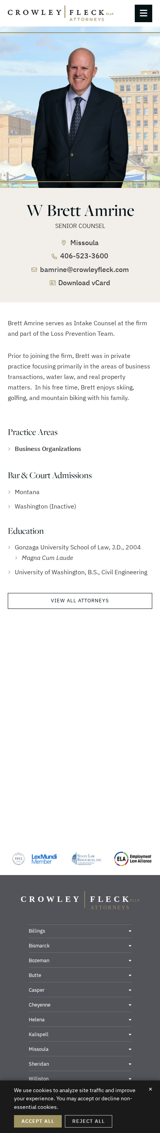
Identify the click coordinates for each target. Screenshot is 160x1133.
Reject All (88, 1121)
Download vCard (84, 282)
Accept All (37, 1121)
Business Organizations (48, 448)
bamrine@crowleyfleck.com (84, 269)
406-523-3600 (84, 255)
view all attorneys (80, 600)
